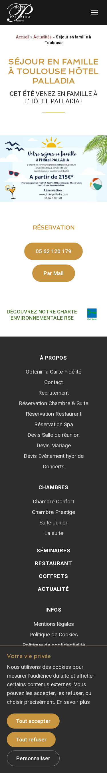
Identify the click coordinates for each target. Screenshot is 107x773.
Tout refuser (31, 739)
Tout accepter (33, 721)
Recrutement (53, 392)
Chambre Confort (53, 501)
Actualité (53, 589)
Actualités (42, 37)
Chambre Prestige (53, 512)
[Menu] (94, 12)
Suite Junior (53, 522)
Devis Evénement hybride (54, 456)
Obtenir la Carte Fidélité (53, 371)
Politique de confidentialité (53, 645)
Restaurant (53, 563)
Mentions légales (53, 624)
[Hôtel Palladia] (20, 12)
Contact (53, 382)
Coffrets (53, 576)
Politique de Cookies (53, 634)
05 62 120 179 (53, 251)
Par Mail (54, 273)
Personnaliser (33, 758)
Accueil (22, 37)
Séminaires (53, 550)
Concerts (53, 466)
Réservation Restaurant (53, 414)
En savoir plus (73, 702)
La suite (53, 533)
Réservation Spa (53, 424)
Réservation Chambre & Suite (53, 403)
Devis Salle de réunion (53, 435)
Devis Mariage (54, 445)
